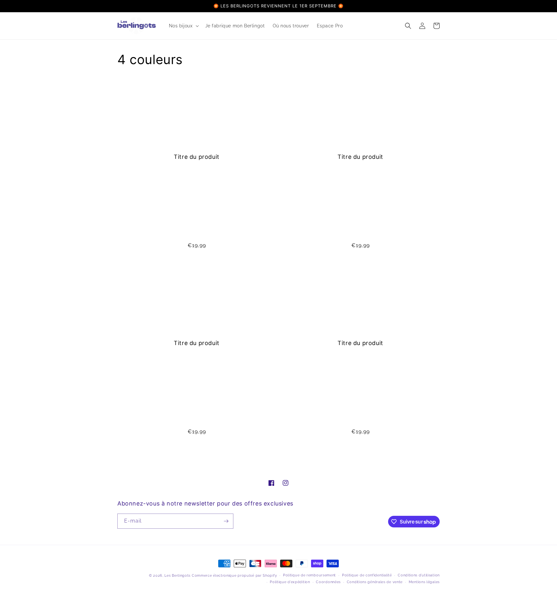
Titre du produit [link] (197, 156)
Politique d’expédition (290, 582)
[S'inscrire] (226, 521)
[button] (183, 26)
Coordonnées (328, 582)
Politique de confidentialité (367, 575)
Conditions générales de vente (375, 582)
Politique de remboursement (309, 575)
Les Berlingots (177, 575)
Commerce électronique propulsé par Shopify (234, 575)
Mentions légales (424, 582)
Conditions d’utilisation (419, 575)
